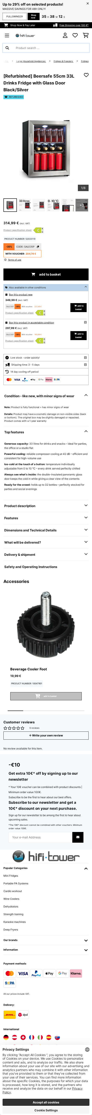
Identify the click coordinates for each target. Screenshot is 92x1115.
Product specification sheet (17, 230)
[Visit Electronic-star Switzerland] (23, 1037)
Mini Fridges (10, 875)
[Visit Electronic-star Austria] (14, 1037)
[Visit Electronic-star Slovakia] (57, 1037)
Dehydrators (10, 906)
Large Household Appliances (31, 61)
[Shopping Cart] (86, 35)
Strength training (13, 914)
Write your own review (47, 735)
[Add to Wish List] (86, 75)
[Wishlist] (75, 35)
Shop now (33, 16)
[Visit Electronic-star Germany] (6, 1037)
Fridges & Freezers (63, 61)
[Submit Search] (7, 47)
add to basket (50, 274)
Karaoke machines (14, 921)
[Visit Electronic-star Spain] (48, 1037)
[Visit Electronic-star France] (31, 1037)
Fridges (85, 61)
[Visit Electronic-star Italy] (40, 1037)
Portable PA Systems (15, 883)
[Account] (65, 35)
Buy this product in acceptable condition (31, 322)
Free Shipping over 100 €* (74, 25)
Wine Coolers (11, 898)
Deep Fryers (10, 929)
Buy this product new (21, 294)
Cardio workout (12, 891)
